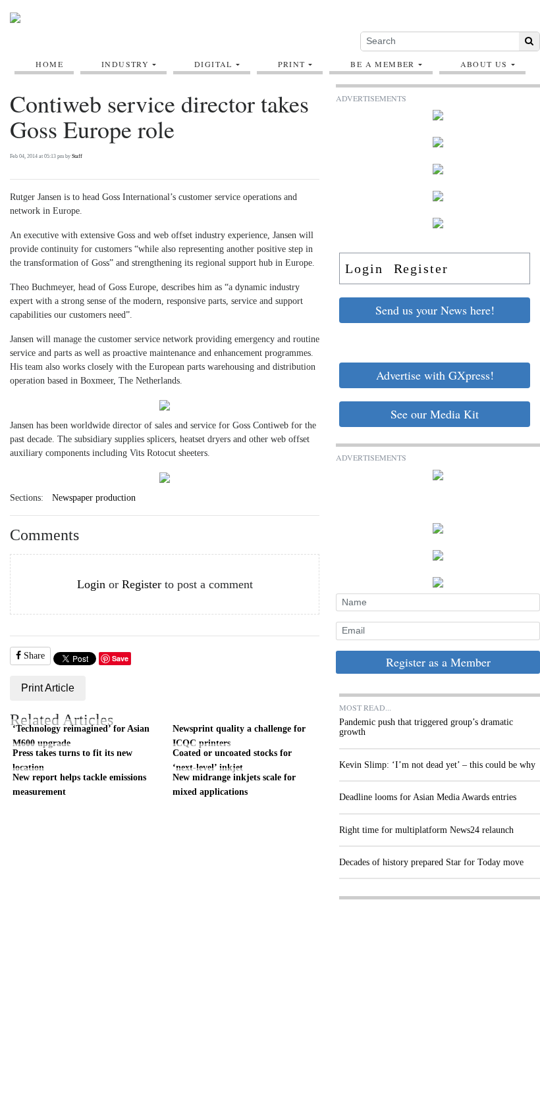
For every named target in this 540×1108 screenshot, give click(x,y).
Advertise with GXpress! (435, 375)
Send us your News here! (435, 310)
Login (91, 584)
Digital (213, 64)
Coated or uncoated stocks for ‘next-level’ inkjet (232, 759)
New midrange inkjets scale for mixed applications (234, 784)
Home (49, 64)
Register (141, 584)
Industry (125, 64)
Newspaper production (94, 498)
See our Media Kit (435, 414)
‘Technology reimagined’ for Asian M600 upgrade (81, 735)
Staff (77, 156)
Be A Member (382, 64)
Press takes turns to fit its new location (72, 759)
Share (33, 656)
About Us (484, 64)
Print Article (47, 687)
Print (292, 64)
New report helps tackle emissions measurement (79, 784)
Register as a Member (438, 662)
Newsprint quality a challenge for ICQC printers (239, 735)
